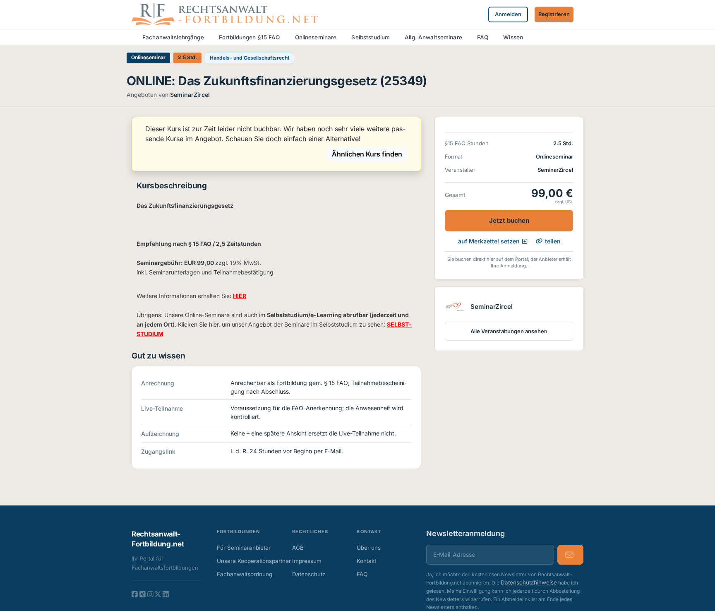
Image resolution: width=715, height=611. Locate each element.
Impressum (307, 561)
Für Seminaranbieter (244, 547)
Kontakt (366, 561)
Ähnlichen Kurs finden (367, 154)
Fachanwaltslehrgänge (173, 37)
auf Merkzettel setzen (489, 241)
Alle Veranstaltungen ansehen (508, 330)
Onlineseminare (316, 37)
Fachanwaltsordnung (244, 574)
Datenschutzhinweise (529, 582)
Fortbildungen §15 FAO (249, 37)
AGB (298, 547)
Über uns (369, 547)
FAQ (482, 37)
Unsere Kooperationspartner (247, 561)
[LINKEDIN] (166, 594)
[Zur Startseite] (225, 14)
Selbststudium (370, 37)
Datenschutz (308, 574)
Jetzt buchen (509, 220)
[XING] (142, 594)
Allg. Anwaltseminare (433, 37)
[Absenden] (570, 555)
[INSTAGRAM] (150, 594)
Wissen (513, 37)
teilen (553, 240)
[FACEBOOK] (135, 594)
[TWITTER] (158, 594)
